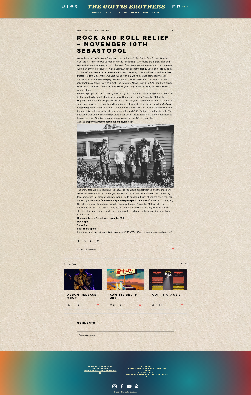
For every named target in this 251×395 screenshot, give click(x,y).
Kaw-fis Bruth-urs (124, 296)
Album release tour (82, 296)
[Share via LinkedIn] (91, 241)
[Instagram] (63, 6)
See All (184, 264)
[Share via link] (97, 241)
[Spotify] (76, 6)
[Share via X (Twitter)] (85, 241)
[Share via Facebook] (78, 241)
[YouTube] (72, 6)
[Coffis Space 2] (168, 279)
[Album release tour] (83, 279)
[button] (173, 6)
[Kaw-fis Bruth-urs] (125, 279)
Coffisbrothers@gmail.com (100, 372)
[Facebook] (67, 6)
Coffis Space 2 (166, 294)
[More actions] (172, 30)
